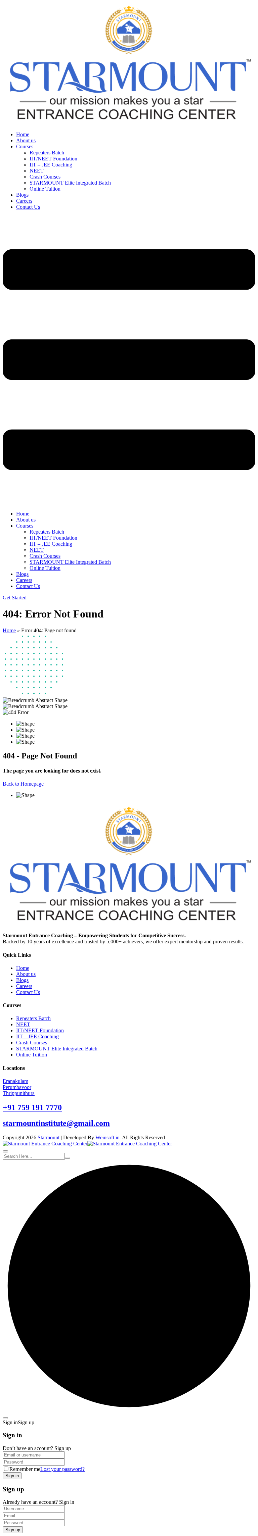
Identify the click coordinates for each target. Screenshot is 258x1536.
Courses (24, 146)
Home (22, 134)
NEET (37, 171)
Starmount (48, 1137)
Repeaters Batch (47, 152)
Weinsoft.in (107, 1137)
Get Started (15, 597)
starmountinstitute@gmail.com (56, 1123)
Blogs (22, 195)
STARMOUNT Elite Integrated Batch (70, 183)
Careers (24, 201)
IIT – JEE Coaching (51, 164)
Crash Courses (45, 177)
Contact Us (28, 207)
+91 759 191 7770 (32, 1107)
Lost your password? (62, 1469)
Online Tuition (45, 189)
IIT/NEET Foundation (53, 158)
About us (26, 140)
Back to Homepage (23, 784)
